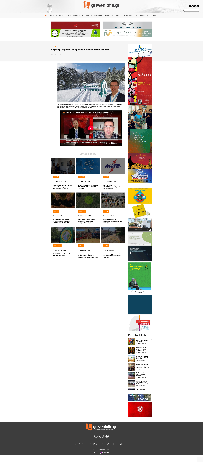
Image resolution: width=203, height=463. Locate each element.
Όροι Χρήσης (83, 444)
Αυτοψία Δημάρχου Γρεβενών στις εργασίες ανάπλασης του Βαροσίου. (112, 255)
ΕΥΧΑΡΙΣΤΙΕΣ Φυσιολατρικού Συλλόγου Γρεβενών (61, 254)
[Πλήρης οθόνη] (150, 230)
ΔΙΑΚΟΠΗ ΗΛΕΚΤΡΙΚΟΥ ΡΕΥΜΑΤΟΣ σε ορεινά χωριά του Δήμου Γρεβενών (112, 187)
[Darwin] (105, 452)
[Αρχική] (46, 15)
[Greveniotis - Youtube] (195, 6)
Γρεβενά (56, 177)
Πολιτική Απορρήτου (94, 444)
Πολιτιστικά (57, 245)
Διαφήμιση (118, 444)
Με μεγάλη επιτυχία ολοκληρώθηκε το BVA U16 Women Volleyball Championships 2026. (88, 255)
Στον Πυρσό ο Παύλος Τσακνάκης (142, 341)
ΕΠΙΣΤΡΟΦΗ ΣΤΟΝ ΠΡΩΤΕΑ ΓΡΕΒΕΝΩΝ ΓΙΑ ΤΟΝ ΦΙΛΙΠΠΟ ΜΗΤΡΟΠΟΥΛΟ (142, 349)
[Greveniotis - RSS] (198, 6)
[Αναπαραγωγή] (130, 230)
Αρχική (75, 444)
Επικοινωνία (126, 444)
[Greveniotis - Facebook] (190, 6)
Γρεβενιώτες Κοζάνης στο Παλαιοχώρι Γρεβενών (142, 374)
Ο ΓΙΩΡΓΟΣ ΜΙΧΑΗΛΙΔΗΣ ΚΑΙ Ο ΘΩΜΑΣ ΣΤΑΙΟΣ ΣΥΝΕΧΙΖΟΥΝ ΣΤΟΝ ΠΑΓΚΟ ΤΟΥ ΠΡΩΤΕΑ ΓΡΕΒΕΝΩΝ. (61, 221)
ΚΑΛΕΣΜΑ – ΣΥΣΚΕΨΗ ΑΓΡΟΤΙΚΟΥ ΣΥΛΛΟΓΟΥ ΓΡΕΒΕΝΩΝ (142, 357)
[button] (140, 225)
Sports (56, 211)
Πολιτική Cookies (107, 444)
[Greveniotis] (101, 5)
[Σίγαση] (147, 230)
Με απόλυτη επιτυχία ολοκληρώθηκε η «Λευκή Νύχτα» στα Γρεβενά (112, 221)
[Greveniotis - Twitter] (192, 6)
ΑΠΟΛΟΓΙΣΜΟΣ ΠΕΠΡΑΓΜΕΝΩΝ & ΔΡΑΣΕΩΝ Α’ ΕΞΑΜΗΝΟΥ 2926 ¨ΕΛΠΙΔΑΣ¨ (88, 187)
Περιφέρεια (82, 211)
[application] (140, 224)
